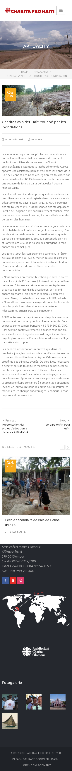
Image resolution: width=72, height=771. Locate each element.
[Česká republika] (12, 701)
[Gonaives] (36, 701)
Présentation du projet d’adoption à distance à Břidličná (15, 428)
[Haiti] (12, 721)
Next (63, 420)
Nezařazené (41, 72)
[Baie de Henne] (60, 701)
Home (24, 72)
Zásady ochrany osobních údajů (35, 759)
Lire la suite (15, 531)
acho (38, 139)
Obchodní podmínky (37, 765)
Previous (11, 420)
